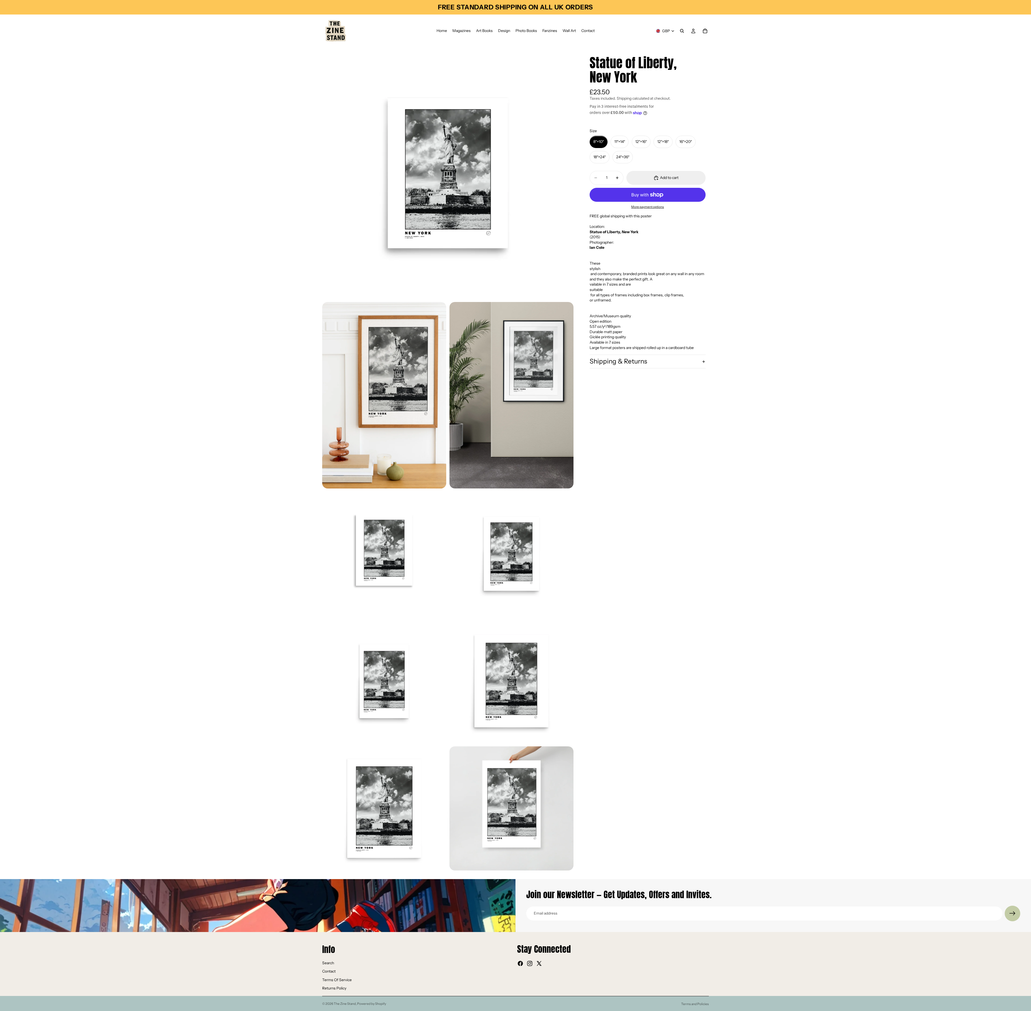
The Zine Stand (345, 1004)
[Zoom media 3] (511, 395)
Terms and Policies (695, 1004)
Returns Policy (334, 988)
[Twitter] (539, 963)
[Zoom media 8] (384, 808)
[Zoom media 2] (384, 395)
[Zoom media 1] (447, 173)
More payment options (647, 207)
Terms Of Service (337, 979)
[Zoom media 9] (511, 808)
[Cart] (705, 31)
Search (328, 962)
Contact (329, 971)
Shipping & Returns (618, 361)
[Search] (682, 31)
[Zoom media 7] (511, 681)
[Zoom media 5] (511, 554)
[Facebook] (520, 963)
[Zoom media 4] (384, 554)
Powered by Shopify (371, 1004)
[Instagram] (530, 963)
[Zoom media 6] (384, 681)
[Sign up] (1012, 913)
